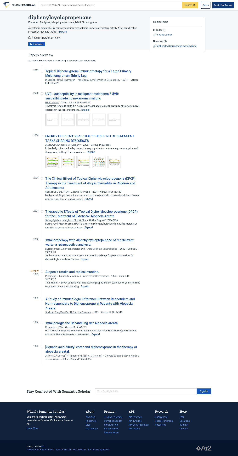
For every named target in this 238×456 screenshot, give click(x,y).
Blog (89, 425)
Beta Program (111, 428)
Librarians (185, 421)
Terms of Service (63, 449)
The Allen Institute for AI (203, 448)
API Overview (135, 417)
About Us (90, 417)
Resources (160, 425)
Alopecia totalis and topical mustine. (72, 272)
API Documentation (139, 425)
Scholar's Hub (111, 424)
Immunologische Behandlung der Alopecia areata (81, 323)
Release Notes (111, 432)
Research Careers (164, 421)
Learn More (32, 428)
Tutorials (184, 424)
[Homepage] (18, 5)
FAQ (182, 417)
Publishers (91, 421)
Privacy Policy (79, 449)
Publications (161, 417)
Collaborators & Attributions (40, 449)
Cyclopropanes (164, 34)
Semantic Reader (113, 421)
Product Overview (113, 417)
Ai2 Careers (92, 429)
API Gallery (134, 428)
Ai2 (42, 446)
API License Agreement (99, 449)
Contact (184, 428)
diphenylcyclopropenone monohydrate (177, 46)
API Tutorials (135, 421)
